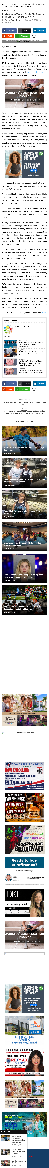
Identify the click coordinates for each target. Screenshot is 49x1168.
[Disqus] (24, 649)
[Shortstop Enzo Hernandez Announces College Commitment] (24, 441)
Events (15, 356)
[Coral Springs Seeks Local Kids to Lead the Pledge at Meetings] (24, 536)
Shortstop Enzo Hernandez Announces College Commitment (19, 1139)
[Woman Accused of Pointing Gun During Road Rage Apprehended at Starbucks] (24, 568)
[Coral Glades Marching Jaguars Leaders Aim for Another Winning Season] (24, 473)
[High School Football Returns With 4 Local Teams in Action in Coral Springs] (24, 600)
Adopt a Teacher (35, 72)
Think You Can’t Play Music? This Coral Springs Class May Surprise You (31, 353)
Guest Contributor (13, 20)
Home (4, 4)
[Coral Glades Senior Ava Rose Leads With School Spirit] (24, 504)
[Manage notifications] (6, 1162)
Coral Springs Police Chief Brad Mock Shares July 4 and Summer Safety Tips (31, 371)
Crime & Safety (13, 374)
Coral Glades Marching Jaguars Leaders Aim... (18, 1151)
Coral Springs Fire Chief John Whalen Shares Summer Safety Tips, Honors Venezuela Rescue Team (30, 363)
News (14, 4)
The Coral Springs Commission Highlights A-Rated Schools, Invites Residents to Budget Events (32, 344)
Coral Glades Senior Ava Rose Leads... (19, 1162)
